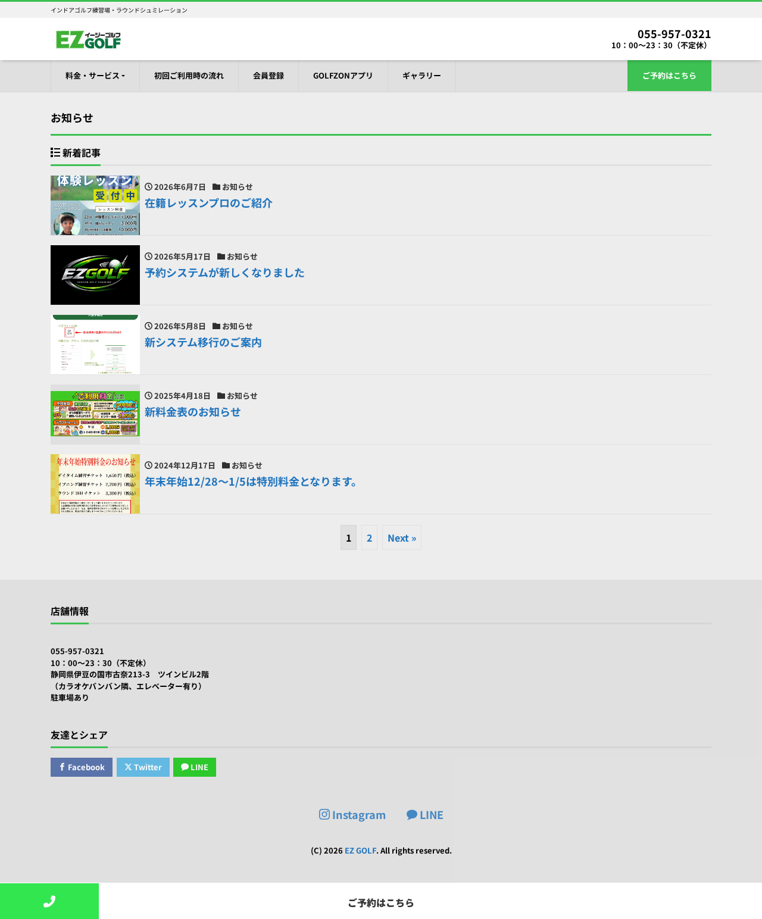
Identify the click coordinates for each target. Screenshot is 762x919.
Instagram (358, 814)
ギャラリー (421, 75)
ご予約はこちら (669, 75)
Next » (402, 537)
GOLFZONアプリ (343, 75)
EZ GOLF (360, 850)
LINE (198, 767)
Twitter (147, 767)
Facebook (85, 767)
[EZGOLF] (87, 37)
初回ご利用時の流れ (189, 75)
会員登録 (268, 75)
